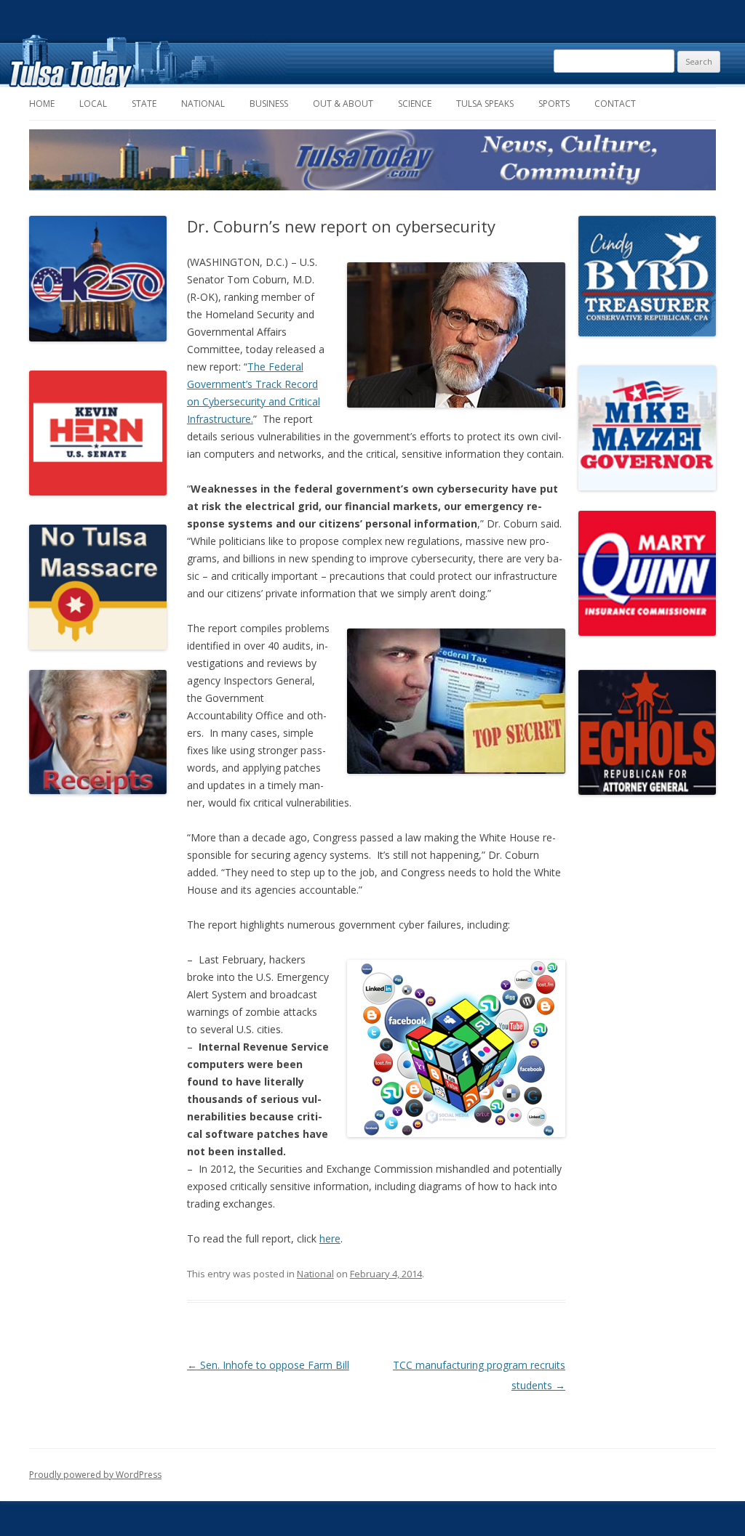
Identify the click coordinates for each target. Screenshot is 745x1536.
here (329, 1238)
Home (42, 103)
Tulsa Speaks (485, 103)
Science (414, 103)
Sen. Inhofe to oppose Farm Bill (268, 1365)
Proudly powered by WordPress (95, 1474)
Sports (554, 103)
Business (269, 103)
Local (93, 103)
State (144, 103)
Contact (615, 103)
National (203, 103)
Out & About (343, 103)
